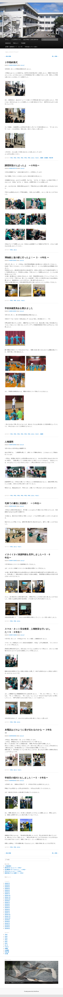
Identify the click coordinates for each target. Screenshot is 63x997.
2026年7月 (7, 883)
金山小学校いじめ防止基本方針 (30, 39)
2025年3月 (7, 909)
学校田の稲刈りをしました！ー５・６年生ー (26, 777)
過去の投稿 (8, 56)
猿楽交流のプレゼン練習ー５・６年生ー (14, 873)
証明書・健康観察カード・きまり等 (13, 46)
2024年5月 (7, 927)
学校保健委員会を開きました (19, 308)
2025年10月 (7, 899)
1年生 (11, 157)
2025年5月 (7, 906)
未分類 (6, 953)
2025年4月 (7, 907)
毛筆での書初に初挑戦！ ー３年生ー (23, 503)
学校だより (15, 43)
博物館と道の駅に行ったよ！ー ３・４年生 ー (27, 257)
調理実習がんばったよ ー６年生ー (22, 165)
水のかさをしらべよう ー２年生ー (13, 871)
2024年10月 (7, 918)
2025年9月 (7, 900)
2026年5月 (7, 887)
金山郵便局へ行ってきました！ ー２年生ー (15, 869)
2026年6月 (7, 885)
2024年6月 (7, 925)
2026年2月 (7, 892)
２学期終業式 (11, 62)
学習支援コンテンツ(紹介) (31, 46)
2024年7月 (7, 923)
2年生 (15, 157)
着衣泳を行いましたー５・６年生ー (13, 867)
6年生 (29, 157)
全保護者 (46, 157)
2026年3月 (7, 890)
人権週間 (9, 441)
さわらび (22, 65)
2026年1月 (7, 893)
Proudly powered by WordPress (31, 991)
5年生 (25, 157)
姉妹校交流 (8, 43)
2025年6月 (7, 904)
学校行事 (51, 157)
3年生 (18, 157)
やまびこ (37, 157)
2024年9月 (7, 920)
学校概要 (23, 43)
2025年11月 (7, 897)
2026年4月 (7, 888)
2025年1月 (7, 913)
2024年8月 (7, 921)
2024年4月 (7, 928)
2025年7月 (7, 902)
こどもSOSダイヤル (16, 39)
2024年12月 (7, 914)
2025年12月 (7, 895)
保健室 (41, 157)
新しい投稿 (55, 56)
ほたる (32, 157)
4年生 (22, 157)
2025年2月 (7, 911)
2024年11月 (7, 916)
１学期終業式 (8, 866)
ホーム (6, 39)
